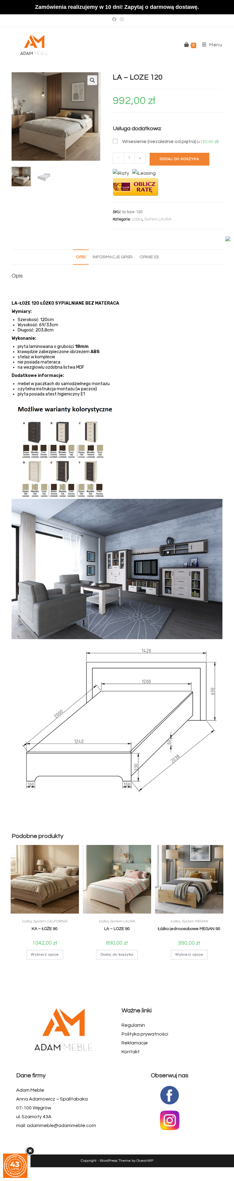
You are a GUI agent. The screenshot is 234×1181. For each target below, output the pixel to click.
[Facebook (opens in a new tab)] (114, 19)
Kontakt (131, 1051)
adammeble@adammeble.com (61, 1125)
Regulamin (133, 1025)
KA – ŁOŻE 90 (45, 929)
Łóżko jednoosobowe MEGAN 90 (189, 929)
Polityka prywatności (145, 1034)
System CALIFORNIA (50, 921)
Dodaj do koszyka (179, 159)
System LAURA (158, 219)
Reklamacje (135, 1042)
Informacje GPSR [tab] (113, 257)
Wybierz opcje (45, 955)
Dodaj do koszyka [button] (117, 955)
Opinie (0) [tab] (149, 257)
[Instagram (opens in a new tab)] (121, 19)
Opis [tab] (81, 257)
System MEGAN (195, 921)
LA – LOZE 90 (117, 929)
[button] (92, 80)
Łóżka (137, 219)
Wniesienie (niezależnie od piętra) (170, 141)
